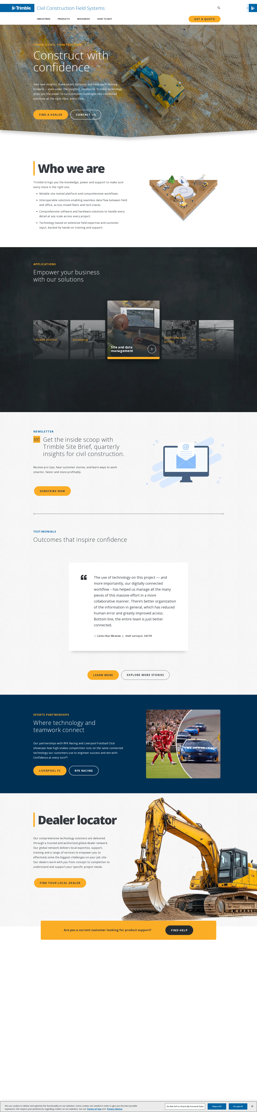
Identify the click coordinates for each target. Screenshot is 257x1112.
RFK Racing (84, 770)
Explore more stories (145, 675)
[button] (252, 8)
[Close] (252, 1106)
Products (64, 18)
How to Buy (104, 18)
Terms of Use (94, 1109)
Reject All (216, 1106)
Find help (179, 930)
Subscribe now (52, 491)
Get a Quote (204, 19)
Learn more (103, 675)
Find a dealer (50, 114)
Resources (83, 18)
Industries (43, 18)
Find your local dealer (60, 883)
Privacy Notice (114, 1109)
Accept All (238, 1106)
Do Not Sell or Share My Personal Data (185, 1106)
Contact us (86, 114)
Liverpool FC (50, 770)
